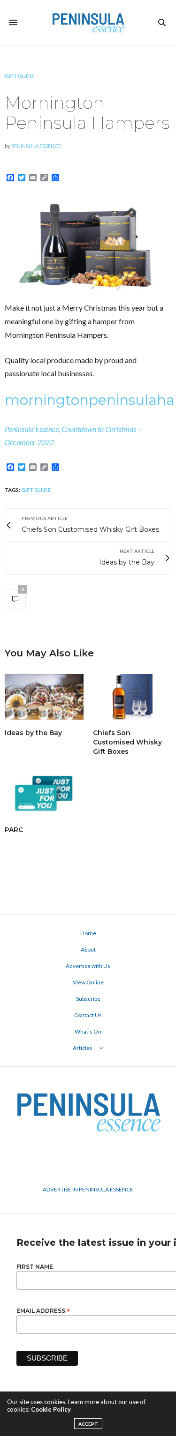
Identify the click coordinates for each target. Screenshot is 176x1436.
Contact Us (88, 1015)
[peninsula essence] (88, 22)
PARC (14, 830)
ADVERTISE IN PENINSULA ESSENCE (88, 1189)
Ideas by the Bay (33, 733)
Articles (82, 1047)
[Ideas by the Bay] (44, 697)
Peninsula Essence (36, 146)
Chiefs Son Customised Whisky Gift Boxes (127, 742)
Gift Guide (19, 76)
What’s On (88, 1031)
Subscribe (88, 998)
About (88, 949)
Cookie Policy (51, 1409)
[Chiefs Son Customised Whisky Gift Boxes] (132, 697)
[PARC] (44, 793)
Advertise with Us (88, 965)
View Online (88, 982)
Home (88, 933)
